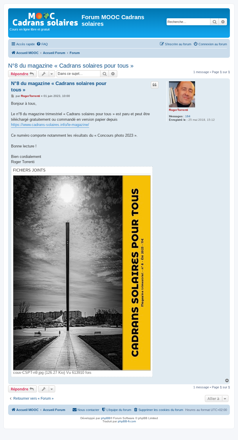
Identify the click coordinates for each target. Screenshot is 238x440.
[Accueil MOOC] (46, 18)
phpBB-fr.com (127, 421)
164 (187, 116)
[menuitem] (42, 44)
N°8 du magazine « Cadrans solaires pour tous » (71, 65)
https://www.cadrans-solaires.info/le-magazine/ (50, 124)
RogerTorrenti (178, 109)
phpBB (105, 418)
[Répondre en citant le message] (154, 84)
